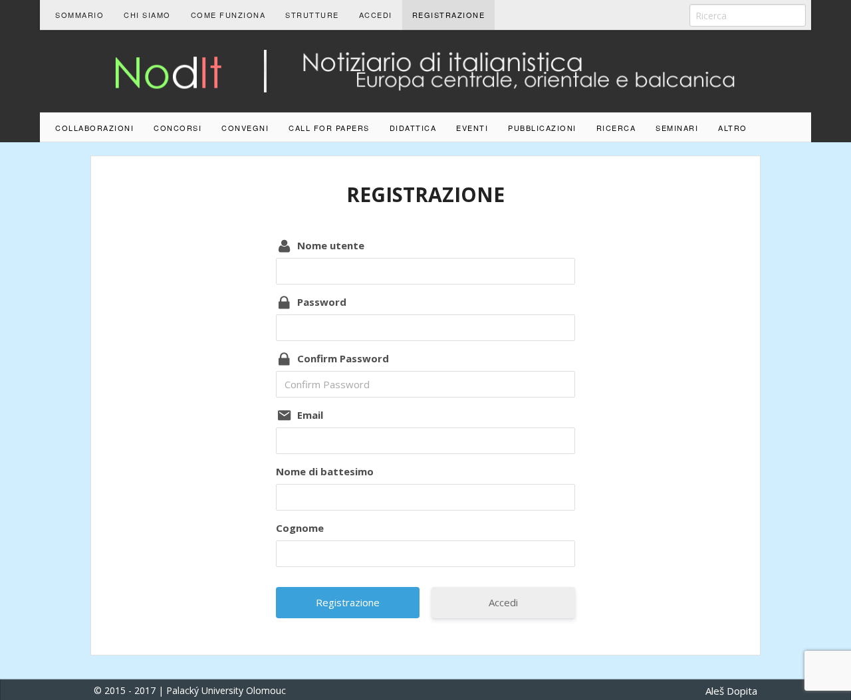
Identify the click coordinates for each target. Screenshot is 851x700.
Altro (732, 127)
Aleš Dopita (731, 690)
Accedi (375, 14)
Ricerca (616, 127)
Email (310, 414)
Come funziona (228, 14)
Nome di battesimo (325, 471)
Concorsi (177, 127)
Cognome (300, 527)
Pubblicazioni (542, 127)
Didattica (413, 127)
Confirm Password (343, 358)
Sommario (79, 14)
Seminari (677, 127)
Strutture (312, 14)
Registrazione (448, 14)
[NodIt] (425, 69)
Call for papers (329, 127)
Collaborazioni (94, 127)
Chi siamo (147, 14)
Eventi (472, 127)
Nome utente (330, 245)
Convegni (245, 127)
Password (321, 301)
